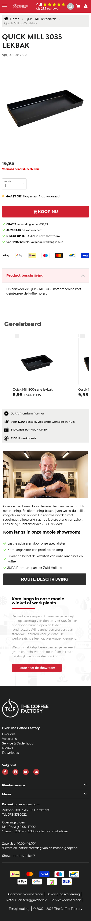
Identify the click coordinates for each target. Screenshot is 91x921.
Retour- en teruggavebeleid (26, 900)
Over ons (8, 734)
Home (14, 19)
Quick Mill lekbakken (41, 19)
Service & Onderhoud (17, 743)
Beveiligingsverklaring (63, 894)
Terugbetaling (19, 909)
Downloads (10, 753)
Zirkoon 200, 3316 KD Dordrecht (26, 810)
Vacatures (9, 739)
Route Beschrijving (44, 579)
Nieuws (7, 748)
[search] (70, 6)
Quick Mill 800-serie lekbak (32, 389)
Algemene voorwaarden (25, 894)
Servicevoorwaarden (66, 900)
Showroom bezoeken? (18, 856)
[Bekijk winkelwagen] (78, 6)
